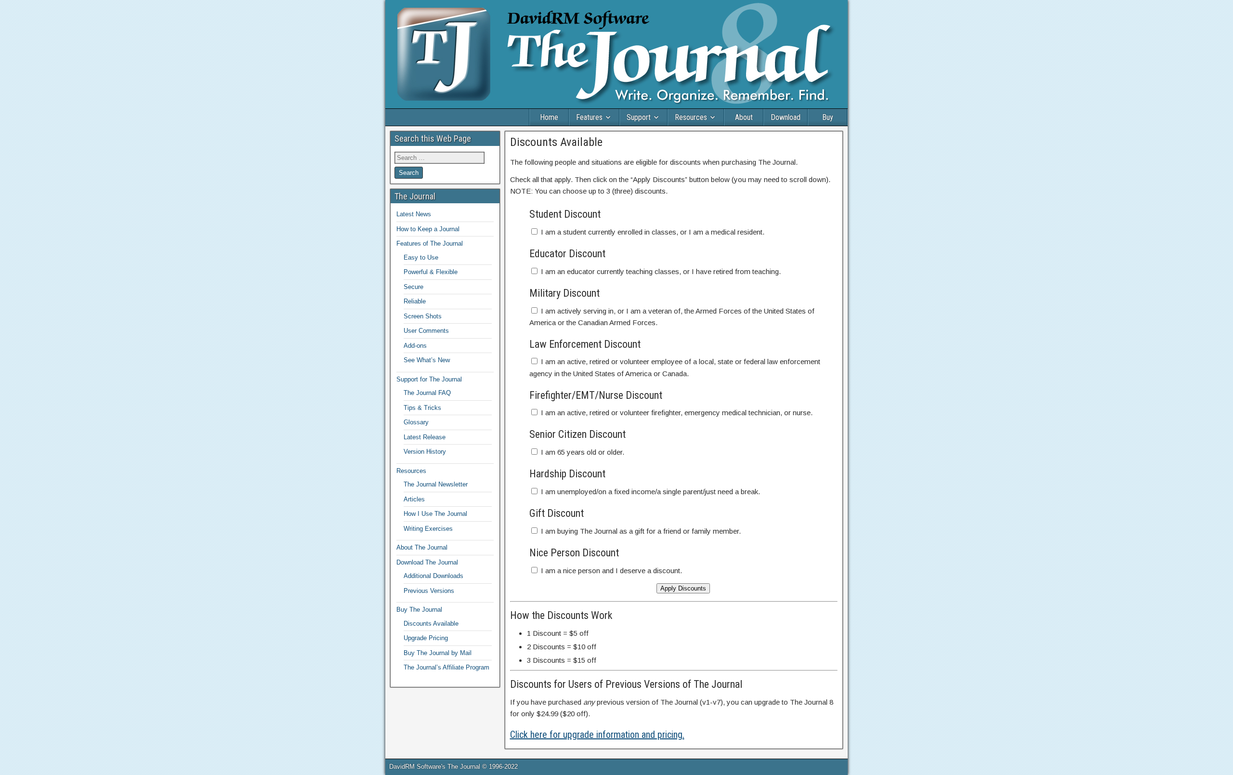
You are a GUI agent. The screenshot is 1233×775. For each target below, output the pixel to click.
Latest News (413, 214)
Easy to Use (421, 257)
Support (639, 117)
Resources (691, 117)
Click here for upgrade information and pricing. (597, 734)
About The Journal (421, 547)
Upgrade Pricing (426, 638)
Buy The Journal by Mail (438, 653)
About (744, 117)
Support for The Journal (429, 379)
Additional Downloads (433, 575)
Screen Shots (423, 316)
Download (785, 117)
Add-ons (415, 345)
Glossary (416, 422)
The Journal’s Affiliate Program (446, 667)
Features (589, 117)
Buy (827, 117)
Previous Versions (429, 590)
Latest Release (425, 437)
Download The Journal (427, 562)
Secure (413, 286)
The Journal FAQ (427, 392)
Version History (425, 451)
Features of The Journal (429, 243)
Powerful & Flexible (431, 272)
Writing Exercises (428, 528)
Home (549, 117)
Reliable (415, 301)
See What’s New (427, 360)
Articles (414, 499)
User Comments (426, 330)
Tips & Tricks (422, 407)
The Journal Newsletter (436, 484)
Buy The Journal (419, 609)
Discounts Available (556, 142)
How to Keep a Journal (427, 229)
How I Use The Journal (435, 513)
